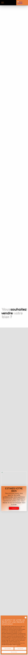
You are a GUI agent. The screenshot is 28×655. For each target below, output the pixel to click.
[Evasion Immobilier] (22, 2)
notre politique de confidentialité (9, 645)
